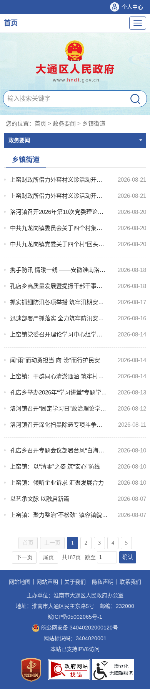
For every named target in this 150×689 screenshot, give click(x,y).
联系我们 (130, 582)
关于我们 (75, 582)
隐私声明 (102, 582)
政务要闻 (64, 123)
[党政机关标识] (31, 669)
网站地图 (19, 582)
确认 (127, 557)
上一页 (52, 543)
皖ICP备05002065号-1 (75, 617)
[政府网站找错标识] (69, 669)
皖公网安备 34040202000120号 (79, 627)
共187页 (71, 557)
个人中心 (132, 7)
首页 (11, 23)
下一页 (24, 557)
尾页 (48, 557)
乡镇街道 (93, 123)
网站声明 (47, 582)
